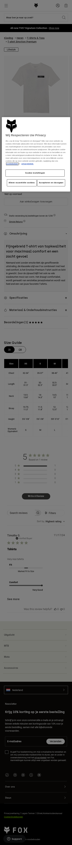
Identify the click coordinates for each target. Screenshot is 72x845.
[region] (36, 154)
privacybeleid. (27, 164)
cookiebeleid (12, 164)
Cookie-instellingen (35, 173)
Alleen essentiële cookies (22, 183)
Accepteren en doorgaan (51, 183)
